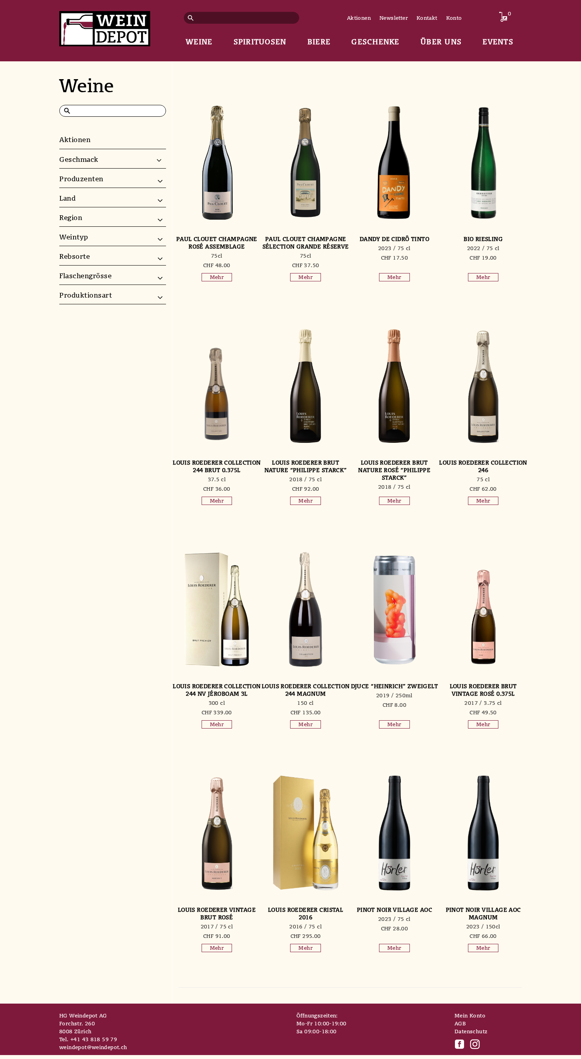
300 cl (217, 703)
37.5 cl (217, 479)
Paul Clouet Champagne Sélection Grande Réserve (305, 242)
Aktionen (359, 18)
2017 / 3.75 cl (483, 703)
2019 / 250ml (394, 695)
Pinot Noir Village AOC (394, 909)
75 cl (483, 479)
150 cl (305, 703)
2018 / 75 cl (305, 479)
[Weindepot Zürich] (104, 27)
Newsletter (393, 18)
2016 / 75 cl (305, 926)
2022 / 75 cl (483, 248)
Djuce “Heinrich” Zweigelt (394, 686)
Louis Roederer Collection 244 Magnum (306, 690)
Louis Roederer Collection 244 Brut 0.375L (217, 466)
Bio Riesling (483, 238)
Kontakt (427, 18)
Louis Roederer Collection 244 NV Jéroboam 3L (217, 690)
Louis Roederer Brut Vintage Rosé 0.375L (483, 690)
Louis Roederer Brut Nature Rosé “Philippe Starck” (394, 470)
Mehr (217, 277)
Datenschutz (471, 1031)
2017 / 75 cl (217, 926)
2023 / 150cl (483, 926)
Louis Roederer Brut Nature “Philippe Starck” (305, 466)
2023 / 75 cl (394, 248)
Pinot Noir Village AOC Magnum (483, 913)
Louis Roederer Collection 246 (483, 466)
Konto (454, 18)
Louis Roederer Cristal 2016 (305, 913)
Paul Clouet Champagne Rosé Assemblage (216, 242)
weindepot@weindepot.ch (93, 1047)
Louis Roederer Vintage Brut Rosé (217, 913)
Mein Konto (470, 1015)
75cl (217, 255)
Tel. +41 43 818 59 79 (88, 1039)
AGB (460, 1023)
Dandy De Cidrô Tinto (394, 238)
